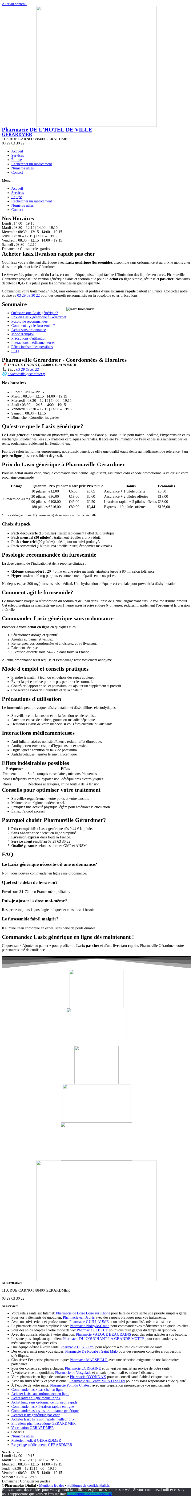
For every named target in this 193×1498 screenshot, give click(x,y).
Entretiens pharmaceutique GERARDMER (43, 1423)
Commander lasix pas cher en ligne (37, 1389)
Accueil (17, 151)
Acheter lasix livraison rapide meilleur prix (42, 1419)
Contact (17, 172)
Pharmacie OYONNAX (88, 1377)
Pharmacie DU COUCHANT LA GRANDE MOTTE (104, 1339)
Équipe (16, 160)
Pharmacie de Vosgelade (73, 1373)
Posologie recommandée (29, 321)
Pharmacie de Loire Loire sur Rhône (83, 1313)
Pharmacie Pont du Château (70, 1385)
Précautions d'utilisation (28, 338)
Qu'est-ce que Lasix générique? (34, 313)
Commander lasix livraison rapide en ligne (42, 1406)
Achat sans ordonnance (28, 330)
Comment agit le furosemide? (33, 326)
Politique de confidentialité (92, 1494)
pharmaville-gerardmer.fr (26, 374)
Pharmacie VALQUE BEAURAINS (103, 1334)
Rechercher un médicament (31, 164)
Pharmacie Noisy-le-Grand (89, 1326)
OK (69, 1494)
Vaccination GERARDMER (32, 1428)
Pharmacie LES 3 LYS (77, 1347)
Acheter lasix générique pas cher (35, 1415)
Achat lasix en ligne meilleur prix (35, 1398)
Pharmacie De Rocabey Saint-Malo (91, 1351)
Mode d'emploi (22, 334)
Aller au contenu (14, 4)
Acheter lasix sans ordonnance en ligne (40, 1394)
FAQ (15, 351)
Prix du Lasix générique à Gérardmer (38, 317)
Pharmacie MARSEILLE (89, 1360)
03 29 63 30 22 (28, 295)
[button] (96, 180)
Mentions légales (51, 1485)
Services (17, 155)
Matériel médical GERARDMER (36, 1440)
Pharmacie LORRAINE (83, 1368)
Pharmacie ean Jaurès (79, 1317)
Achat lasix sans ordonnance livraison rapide (44, 1402)
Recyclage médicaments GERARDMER (41, 1445)
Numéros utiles (22, 168)
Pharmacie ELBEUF (92, 1330)
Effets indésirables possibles (32, 347)
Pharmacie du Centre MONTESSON (97, 1381)
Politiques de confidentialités (88, 1485)
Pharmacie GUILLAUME (89, 1322)
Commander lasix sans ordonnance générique (45, 1411)
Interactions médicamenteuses (33, 343)
